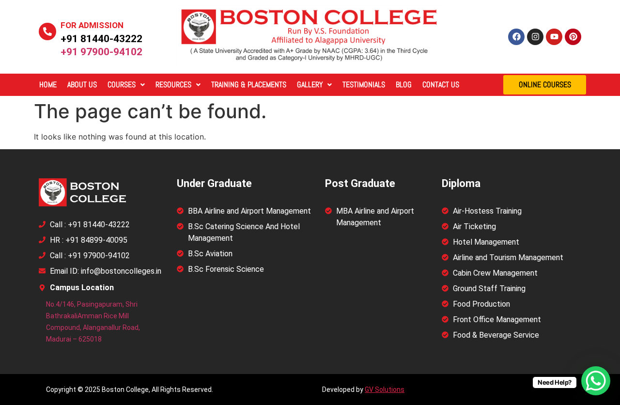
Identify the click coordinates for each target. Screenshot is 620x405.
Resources (173, 84)
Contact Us (440, 84)
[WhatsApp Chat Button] (595, 380)
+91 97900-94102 (101, 52)
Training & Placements (248, 84)
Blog (404, 84)
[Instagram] (535, 37)
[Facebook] (516, 37)
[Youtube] (554, 37)
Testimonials (363, 84)
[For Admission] (47, 31)
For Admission (92, 25)
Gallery (310, 84)
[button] (126, 85)
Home (48, 84)
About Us (82, 84)
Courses (122, 84)
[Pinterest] (573, 37)
